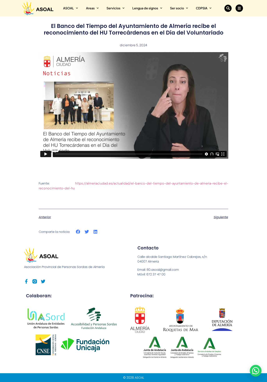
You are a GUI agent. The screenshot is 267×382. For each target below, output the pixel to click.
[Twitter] (43, 281)
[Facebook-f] (26, 281)
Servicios (113, 8)
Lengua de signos (145, 8)
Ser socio (177, 8)
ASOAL (68, 8)
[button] (228, 8)
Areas (90, 8)
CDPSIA (201, 8)
